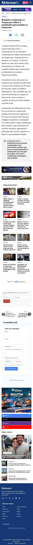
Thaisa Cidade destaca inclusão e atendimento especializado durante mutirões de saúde (17, 479)
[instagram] (9, 498)
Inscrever (6, 300)
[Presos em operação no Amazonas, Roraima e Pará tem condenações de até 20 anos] (9, 257)
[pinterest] (12, 498)
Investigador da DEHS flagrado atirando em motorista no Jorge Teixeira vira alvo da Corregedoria (23, 269)
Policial (7, 13)
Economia (4, 516)
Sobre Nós (10, 543)
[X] (6, 498)
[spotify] (19, 498)
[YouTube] (16, 498)
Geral (3, 518)
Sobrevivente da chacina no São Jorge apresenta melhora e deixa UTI (9, 247)
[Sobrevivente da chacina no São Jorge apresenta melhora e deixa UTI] (9, 237)
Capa (3, 506)
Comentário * (8, 346)
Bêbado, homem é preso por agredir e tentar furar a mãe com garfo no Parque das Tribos (23, 225)
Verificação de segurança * (11, 357)
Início (3, 13)
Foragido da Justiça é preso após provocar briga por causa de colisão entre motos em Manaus (9, 226)
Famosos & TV (6, 511)
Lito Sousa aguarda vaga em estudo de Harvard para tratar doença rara (14, 456)
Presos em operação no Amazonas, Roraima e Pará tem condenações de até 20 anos (9, 268)
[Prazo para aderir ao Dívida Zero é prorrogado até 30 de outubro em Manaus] (4, 463)
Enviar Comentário (11, 368)
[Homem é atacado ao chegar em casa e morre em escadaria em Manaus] (23, 191)
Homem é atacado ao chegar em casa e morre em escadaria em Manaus (23, 201)
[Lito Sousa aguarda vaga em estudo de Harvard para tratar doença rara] (16, 447)
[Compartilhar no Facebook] (10, 35)
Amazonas (5, 509)
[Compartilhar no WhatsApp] (16, 35)
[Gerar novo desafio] (12, 361)
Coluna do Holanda (21, 506)
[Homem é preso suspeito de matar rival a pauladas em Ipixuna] (23, 237)
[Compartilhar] (22, 35)
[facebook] (3, 498)
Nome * (7, 331)
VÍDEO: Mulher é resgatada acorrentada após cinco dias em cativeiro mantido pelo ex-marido (8, 203)
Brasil (3, 514)
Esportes (19, 516)
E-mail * (7, 339)
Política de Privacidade (19, 543)
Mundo (18, 514)
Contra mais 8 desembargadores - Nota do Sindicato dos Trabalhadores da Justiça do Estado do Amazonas (19, 471)
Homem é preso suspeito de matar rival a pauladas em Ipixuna (23, 247)
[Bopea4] (10, 2)
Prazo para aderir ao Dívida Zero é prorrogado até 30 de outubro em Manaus (19, 464)
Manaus (19, 511)
